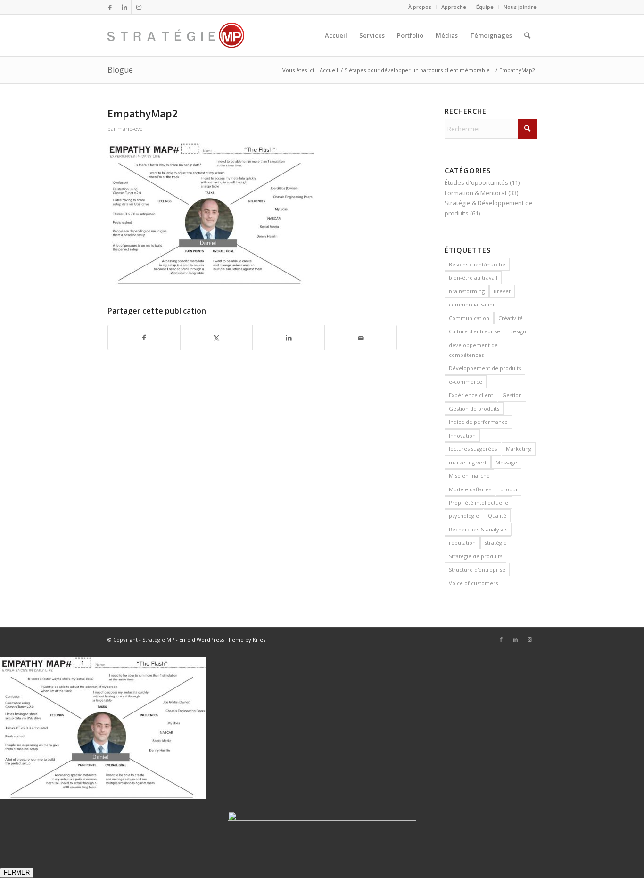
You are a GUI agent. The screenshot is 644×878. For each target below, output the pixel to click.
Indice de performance (478, 421)
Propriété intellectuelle (478, 502)
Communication (469, 318)
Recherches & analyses (478, 529)
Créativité (510, 318)
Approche (453, 6)
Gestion (512, 394)
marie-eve (130, 128)
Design (517, 331)
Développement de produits (485, 368)
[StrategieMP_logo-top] (175, 35)
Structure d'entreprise (477, 569)
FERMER (17, 872)
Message (506, 462)
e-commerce (465, 381)
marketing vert (468, 462)
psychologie (464, 515)
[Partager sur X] (216, 337)
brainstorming (467, 291)
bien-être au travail (473, 277)
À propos (419, 6)
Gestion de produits (474, 408)
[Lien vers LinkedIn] (124, 7)
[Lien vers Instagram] (139, 7)
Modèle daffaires (470, 489)
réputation (462, 542)
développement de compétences (473, 349)
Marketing (518, 448)
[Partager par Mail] (360, 337)
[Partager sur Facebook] (144, 337)
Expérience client (471, 394)
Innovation (462, 435)
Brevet (502, 291)
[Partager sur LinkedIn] (288, 337)
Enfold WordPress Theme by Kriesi (223, 639)
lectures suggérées (473, 448)
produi (508, 489)
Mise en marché (469, 475)
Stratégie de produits (475, 556)
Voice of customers (473, 583)
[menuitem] (420, 7)
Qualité (497, 515)
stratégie (496, 542)
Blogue (120, 70)
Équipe (485, 6)
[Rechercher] (527, 35)
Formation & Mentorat (476, 193)
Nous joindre (520, 6)
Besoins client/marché (477, 264)
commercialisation (472, 304)
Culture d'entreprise (474, 331)
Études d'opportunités (476, 182)
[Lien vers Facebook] (110, 7)
